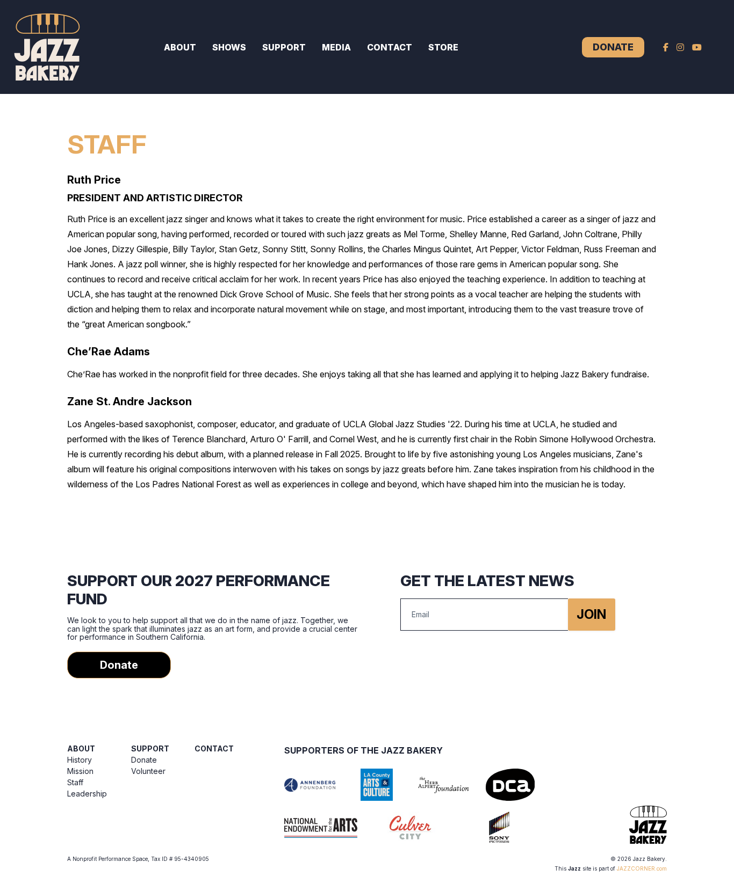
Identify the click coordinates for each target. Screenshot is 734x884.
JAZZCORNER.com (642, 868)
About (180, 47)
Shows (229, 47)
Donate (613, 47)
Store (443, 47)
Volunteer (148, 771)
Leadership (87, 793)
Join (591, 614)
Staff (75, 782)
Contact (389, 47)
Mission (80, 771)
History (79, 759)
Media (336, 47)
